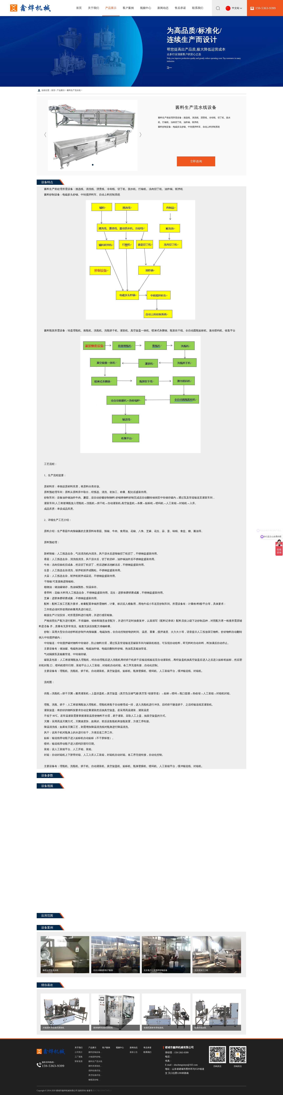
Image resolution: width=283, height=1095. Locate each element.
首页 (79, 8)
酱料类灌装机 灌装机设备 (95, 1066)
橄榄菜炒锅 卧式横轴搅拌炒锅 (95, 1080)
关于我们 (93, 8)
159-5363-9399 (265, 8)
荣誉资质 (79, 1061)
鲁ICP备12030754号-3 (102, 1090)
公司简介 (79, 1052)
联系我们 (197, 8)
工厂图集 (79, 1057)
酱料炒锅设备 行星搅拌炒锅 (95, 1052)
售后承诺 (180, 8)
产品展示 (110, 8)
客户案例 (128, 8)
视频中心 (145, 8)
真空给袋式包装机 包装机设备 (95, 1075)
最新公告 (134, 1052)
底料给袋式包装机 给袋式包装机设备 (95, 1070)
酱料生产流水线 (74, 90)
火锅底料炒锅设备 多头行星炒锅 (95, 1057)
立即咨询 (196, 161)
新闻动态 (163, 8)
